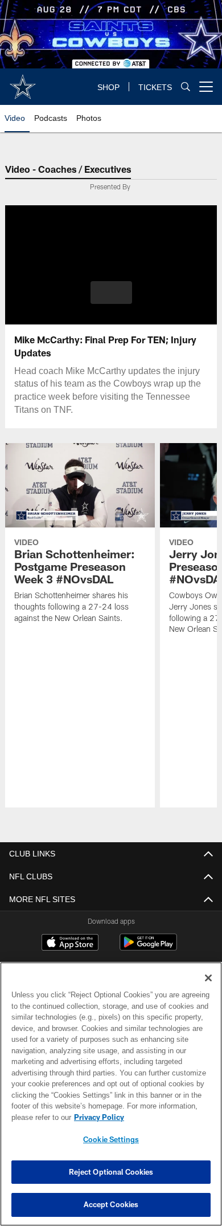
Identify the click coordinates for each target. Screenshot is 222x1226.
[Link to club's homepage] (22, 82)
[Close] (208, 977)
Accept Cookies (111, 1204)
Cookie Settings (111, 1139)
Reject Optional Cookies (111, 1171)
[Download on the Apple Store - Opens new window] (70, 943)
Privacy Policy (97, 1117)
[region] (111, 1094)
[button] (111, 292)
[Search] (185, 87)
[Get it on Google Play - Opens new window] (148, 948)
